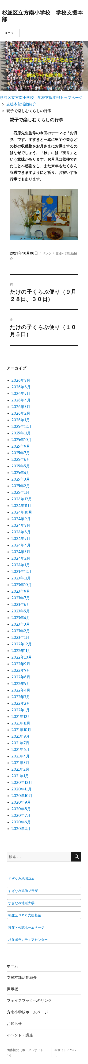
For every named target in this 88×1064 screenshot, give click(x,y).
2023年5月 (20, 611)
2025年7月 (20, 452)
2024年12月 (21, 499)
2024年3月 (20, 551)
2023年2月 (20, 630)
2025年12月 (21, 426)
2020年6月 (21, 822)
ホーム (12, 965)
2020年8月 (21, 808)
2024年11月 (21, 505)
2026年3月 (20, 406)
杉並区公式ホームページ (26, 927)
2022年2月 (20, 703)
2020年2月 (21, 828)
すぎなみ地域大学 (21, 903)
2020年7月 (21, 815)
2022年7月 (20, 670)
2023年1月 (20, 637)
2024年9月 (21, 518)
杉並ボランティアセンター (28, 940)
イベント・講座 (20, 1035)
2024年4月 (21, 545)
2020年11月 (21, 789)
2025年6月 (20, 459)
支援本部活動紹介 (21, 104)
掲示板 (12, 988)
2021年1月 (20, 775)
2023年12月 (21, 571)
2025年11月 (21, 433)
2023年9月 (20, 591)
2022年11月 (21, 650)
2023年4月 (20, 617)
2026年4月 (21, 400)
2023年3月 (20, 624)
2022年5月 (20, 683)
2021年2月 (20, 769)
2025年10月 (21, 439)
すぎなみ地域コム (21, 878)
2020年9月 (21, 802)
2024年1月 (20, 564)
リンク (46, 253)
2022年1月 (20, 710)
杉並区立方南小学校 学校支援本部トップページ (41, 97)
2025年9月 (20, 446)
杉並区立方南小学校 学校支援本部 (42, 15)
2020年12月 (21, 782)
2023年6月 (20, 604)
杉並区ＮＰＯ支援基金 (24, 915)
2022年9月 (20, 663)
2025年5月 (20, 466)
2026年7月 (20, 380)
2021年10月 (21, 729)
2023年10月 (21, 584)
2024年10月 (21, 512)
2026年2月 (20, 413)
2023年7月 (20, 597)
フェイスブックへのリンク (29, 1000)
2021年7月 (20, 742)
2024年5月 (20, 538)
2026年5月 (20, 393)
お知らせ (14, 1023)
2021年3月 (20, 762)
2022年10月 (21, 657)
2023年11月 (21, 578)
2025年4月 (20, 472)
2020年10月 (21, 795)
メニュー (10, 33)
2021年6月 (20, 749)
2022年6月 (20, 677)
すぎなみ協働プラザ (23, 891)
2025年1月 (20, 492)
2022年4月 (20, 690)
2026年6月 (21, 386)
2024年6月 (21, 532)
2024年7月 (20, 525)
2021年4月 (20, 756)
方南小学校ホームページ (27, 1012)
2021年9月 (20, 736)
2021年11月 (20, 723)
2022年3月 (20, 696)
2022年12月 (21, 644)
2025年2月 (20, 485)
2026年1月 (20, 419)
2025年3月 (20, 479)
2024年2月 (20, 558)
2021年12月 (21, 716)
